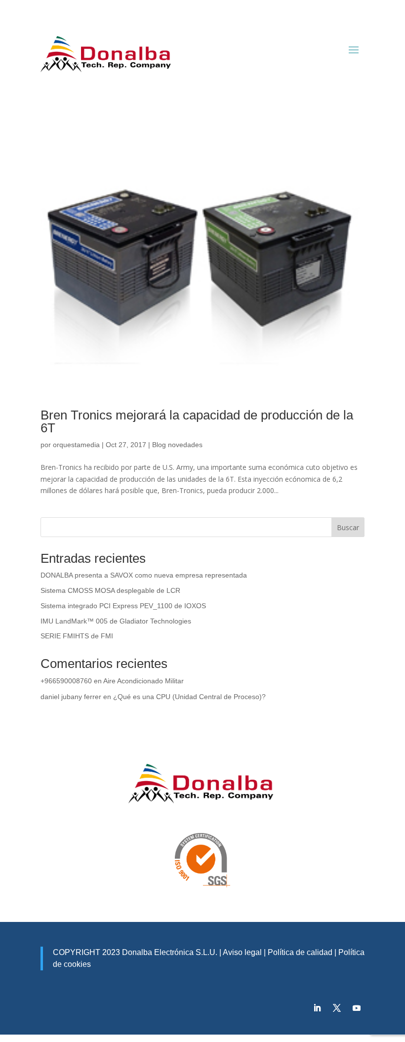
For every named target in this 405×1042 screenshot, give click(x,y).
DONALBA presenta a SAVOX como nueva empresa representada (143, 575)
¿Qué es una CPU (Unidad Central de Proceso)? (189, 697)
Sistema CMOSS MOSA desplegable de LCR (110, 590)
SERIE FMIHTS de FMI (76, 636)
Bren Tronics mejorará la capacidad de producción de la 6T (196, 421)
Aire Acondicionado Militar (143, 681)
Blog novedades (177, 445)
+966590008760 (66, 681)
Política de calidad (299, 952)
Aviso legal (242, 952)
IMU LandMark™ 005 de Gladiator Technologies (115, 621)
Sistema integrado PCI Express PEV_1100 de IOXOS (123, 606)
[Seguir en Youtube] (356, 1008)
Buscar (348, 527)
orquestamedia (76, 445)
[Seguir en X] (337, 1008)
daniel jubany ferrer (70, 697)
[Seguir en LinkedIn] (317, 1008)
